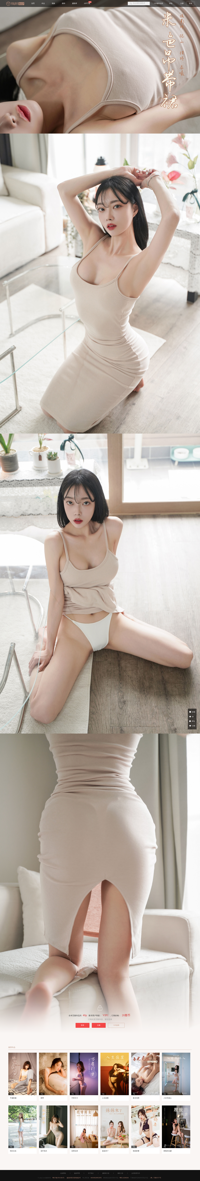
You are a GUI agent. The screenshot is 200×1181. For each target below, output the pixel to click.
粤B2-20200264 (124, 1178)
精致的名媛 (168, 1151)
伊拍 (170, 3)
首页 (33, 3)
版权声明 (77, 1173)
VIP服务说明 (158, 3)
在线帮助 (63, 1173)
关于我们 (91, 1173)
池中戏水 (44, 1151)
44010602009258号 (96, 1178)
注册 (182, 3)
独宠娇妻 (136, 1151)
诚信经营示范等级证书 (74, 1178)
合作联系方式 (135, 1173)
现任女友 (13, 1151)
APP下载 (87, 3)
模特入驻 (120, 1173)
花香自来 (74, 1151)
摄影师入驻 (105, 1173)
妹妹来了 (105, 1151)
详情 (193, 712)
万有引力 (74, 1098)
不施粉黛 (13, 1098)
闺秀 (42, 1098)
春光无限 (136, 1098)
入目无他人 (168, 1098)
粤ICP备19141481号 (58, 1178)
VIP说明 (116, 1025)
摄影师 (74, 3)
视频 (53, 3)
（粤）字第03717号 (155, 1178)
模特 (63, 3)
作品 (43, 3)
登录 (190, 3)
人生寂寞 (105, 1098)
